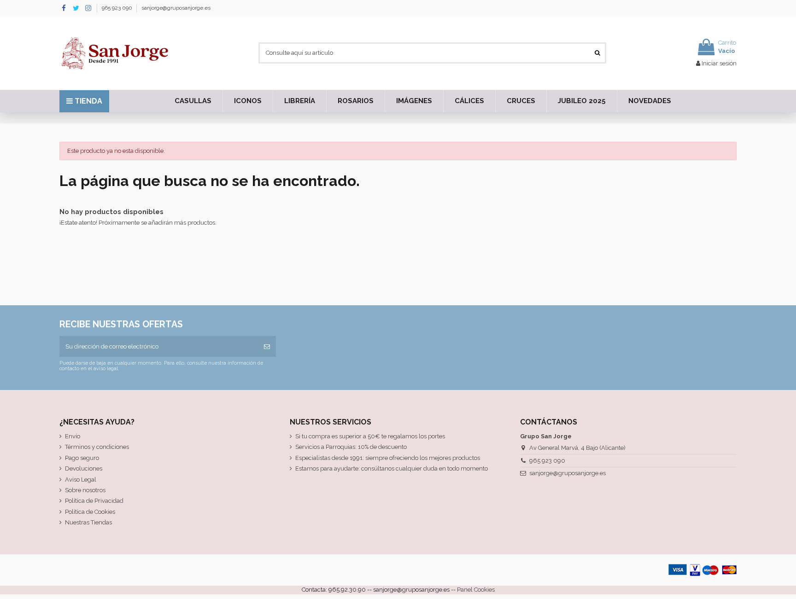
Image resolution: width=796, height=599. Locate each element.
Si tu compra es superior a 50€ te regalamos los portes (370, 436)
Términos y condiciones (97, 446)
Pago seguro (82, 457)
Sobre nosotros (85, 490)
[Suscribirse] (267, 346)
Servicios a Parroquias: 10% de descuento (351, 446)
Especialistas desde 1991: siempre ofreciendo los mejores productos (387, 457)
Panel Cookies (476, 589)
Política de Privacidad (94, 500)
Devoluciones (83, 468)
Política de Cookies (90, 511)
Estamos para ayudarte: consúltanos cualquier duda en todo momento (391, 468)
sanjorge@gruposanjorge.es (176, 8)
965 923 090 (118, 8)
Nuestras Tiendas (88, 522)
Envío (72, 436)
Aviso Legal (80, 479)
